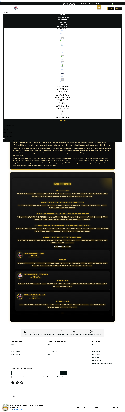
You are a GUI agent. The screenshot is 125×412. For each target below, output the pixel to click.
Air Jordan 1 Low (62, 89)
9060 (62, 116)
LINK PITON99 (74, 334)
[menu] (62, 67)
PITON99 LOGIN (7, 136)
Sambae (62, 104)
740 (62, 111)
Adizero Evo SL (62, 105)
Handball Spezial (62, 99)
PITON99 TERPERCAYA (69, 4)
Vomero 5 (63, 94)
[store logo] (11, 8)
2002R (62, 113)
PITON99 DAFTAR (16, 354)
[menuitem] (62, 14)
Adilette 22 (62, 102)
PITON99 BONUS (52, 348)
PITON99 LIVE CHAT (53, 351)
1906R (62, 115)
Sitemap (50, 354)
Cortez (62, 88)
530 (62, 110)
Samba (62, 101)
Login (110, 8)
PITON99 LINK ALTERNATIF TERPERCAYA (91, 334)
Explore (5, 13)
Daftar (118, 8)
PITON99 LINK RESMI (93, 3)
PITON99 (75, 3)
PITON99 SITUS (96, 357)
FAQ (49, 345)
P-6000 (63, 93)
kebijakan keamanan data (49, 376)
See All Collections (62, 96)
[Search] (99, 7)
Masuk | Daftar (66, 3)
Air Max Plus (62, 91)
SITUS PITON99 (82, 3)
